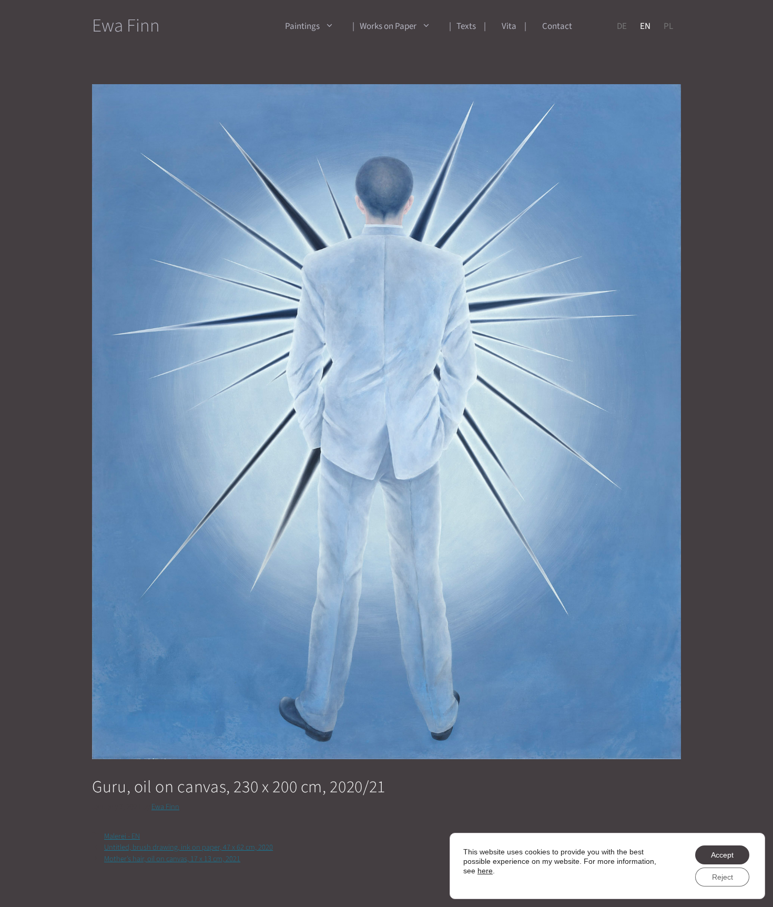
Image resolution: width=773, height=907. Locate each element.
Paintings (302, 26)
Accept (722, 855)
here (485, 870)
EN (645, 26)
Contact (557, 26)
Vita (509, 26)
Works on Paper (388, 26)
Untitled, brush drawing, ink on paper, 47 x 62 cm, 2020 (188, 847)
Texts (466, 26)
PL (668, 26)
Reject (722, 877)
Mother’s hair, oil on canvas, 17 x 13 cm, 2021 (172, 858)
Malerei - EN (122, 836)
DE (622, 26)
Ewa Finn (126, 26)
